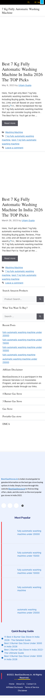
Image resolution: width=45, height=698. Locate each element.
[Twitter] (10, 505)
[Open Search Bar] (28, 2)
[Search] (40, 299)
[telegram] (22, 505)
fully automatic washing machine (18, 354)
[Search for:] (19, 299)
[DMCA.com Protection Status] (21, 447)
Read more (9, 123)
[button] (42, 2)
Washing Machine (14, 132)
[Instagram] (16, 505)
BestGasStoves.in (9, 479)
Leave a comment (14, 147)
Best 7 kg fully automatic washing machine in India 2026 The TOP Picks (22, 72)
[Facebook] (3, 505)
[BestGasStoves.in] (6, 2)
